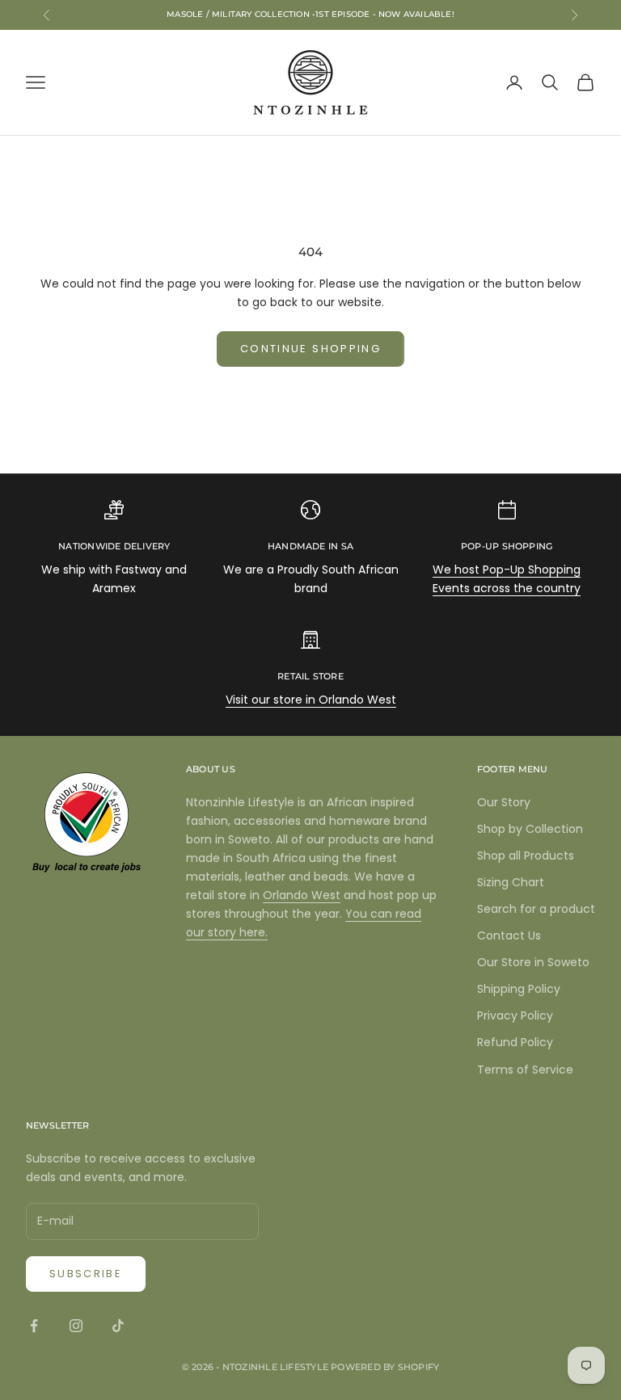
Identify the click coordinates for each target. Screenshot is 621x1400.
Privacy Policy (515, 1015)
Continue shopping (310, 348)
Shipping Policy (518, 989)
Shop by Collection (530, 829)
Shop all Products (525, 855)
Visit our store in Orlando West (311, 700)
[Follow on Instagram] (76, 1326)
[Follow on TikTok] (118, 1326)
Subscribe (85, 1273)
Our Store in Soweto (533, 962)
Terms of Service (525, 1070)
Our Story (503, 802)
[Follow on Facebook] (34, 1326)
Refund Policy (515, 1042)
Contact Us (509, 935)
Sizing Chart (510, 882)
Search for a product (536, 909)
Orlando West (301, 895)
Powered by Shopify (385, 1367)
